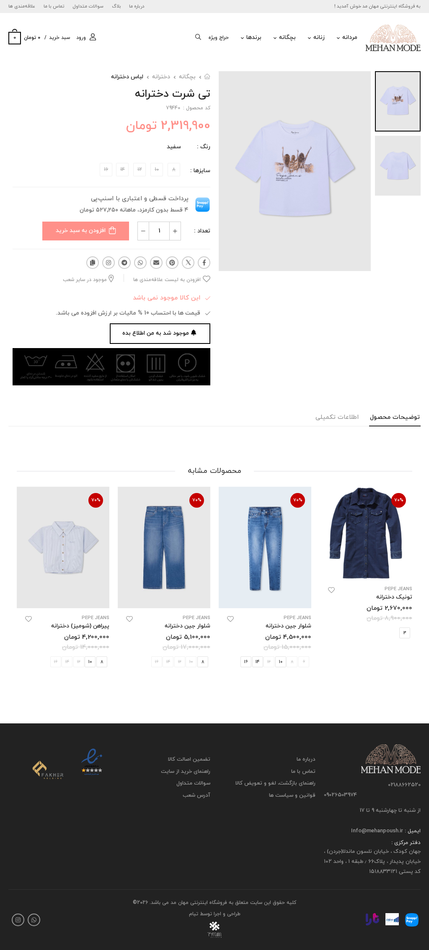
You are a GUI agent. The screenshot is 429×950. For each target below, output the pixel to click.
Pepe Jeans (398, 589)
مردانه (349, 37)
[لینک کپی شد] (92, 262)
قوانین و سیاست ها (292, 795)
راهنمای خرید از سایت (185, 771)
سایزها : (200, 171)
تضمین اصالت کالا (189, 759)
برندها (253, 37)
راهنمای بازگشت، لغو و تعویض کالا (275, 783)
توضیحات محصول (395, 417)
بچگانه (287, 37)
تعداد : (202, 231)
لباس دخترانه (127, 77)
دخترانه (161, 77)
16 (246, 662)
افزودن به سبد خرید (81, 231)
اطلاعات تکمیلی (337, 417)
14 (257, 662)
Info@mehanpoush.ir (377, 830)
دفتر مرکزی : (406, 843)
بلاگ (116, 6)
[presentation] (406, 586)
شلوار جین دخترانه (288, 626)
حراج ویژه (219, 37)
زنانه (319, 37)
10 (280, 662)
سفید (174, 147)
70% (398, 500)
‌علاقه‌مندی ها (21, 6)
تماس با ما (54, 6)
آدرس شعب (196, 795)
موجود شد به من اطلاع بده (155, 333)
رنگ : (203, 147)
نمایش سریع (365, 569)
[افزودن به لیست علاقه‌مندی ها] (331, 590)
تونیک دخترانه (394, 597)
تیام (193, 914)
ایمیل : (412, 830)
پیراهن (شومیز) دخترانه (80, 626)
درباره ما (137, 6)
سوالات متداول (87, 6)
